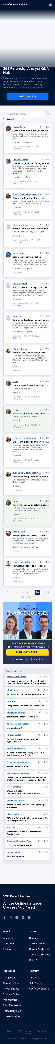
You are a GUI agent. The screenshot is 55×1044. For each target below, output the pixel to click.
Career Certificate (40, 949)
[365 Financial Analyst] (16, 4)
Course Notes (11, 983)
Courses (33, 938)
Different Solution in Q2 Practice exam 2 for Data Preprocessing (27, 819)
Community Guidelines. (32, 88)
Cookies (29, 1034)
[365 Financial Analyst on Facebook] (4, 918)
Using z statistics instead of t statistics (25, 706)
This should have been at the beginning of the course (26, 806)
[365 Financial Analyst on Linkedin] (23, 918)
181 (22, 597)
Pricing (7, 949)
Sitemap (11, 1031)
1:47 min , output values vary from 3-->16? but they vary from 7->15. (26, 754)
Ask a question (27, 96)
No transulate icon (15, 857)
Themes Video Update (17, 766)
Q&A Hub (34, 978)
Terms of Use (25, 1031)
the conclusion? (14, 728)
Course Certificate (40, 955)
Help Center (36, 983)
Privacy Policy (42, 1031)
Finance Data (11, 994)
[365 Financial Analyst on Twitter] (10, 918)
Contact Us (9, 944)
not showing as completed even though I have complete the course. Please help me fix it (27, 682)
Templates (9, 978)
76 (19, 592)
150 (26, 592)
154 (49, 592)
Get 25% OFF (27, 652)
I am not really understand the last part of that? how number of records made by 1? (26, 779)
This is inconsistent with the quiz (22, 717)
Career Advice (11, 1016)
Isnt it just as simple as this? (20, 845)
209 (29, 597)
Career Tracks (37, 944)
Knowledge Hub (12, 1011)
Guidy (32, 960)
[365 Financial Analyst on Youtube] (17, 917)
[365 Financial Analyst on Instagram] (29, 918)
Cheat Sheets (11, 989)
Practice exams (12, 1005)
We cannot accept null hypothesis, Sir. (22, 741)
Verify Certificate (39, 989)
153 (43, 592)
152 (37, 592)
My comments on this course (25, 694)
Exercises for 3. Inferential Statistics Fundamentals (24, 833)
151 (32, 592)
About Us (8, 938)
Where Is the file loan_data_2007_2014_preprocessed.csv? (26, 792)
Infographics (10, 1000)
